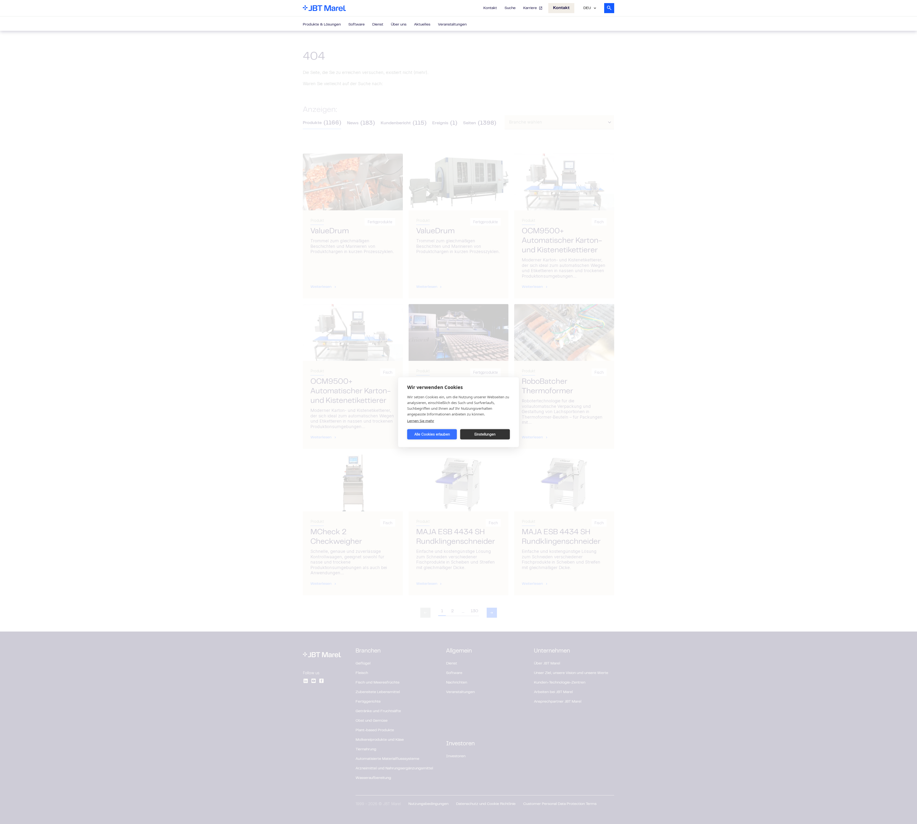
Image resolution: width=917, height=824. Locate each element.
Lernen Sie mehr (420, 420)
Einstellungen (485, 434)
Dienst (377, 24)
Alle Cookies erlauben (432, 434)
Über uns (398, 24)
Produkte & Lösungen (322, 24)
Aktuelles (422, 24)
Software (356, 24)
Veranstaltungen (452, 24)
